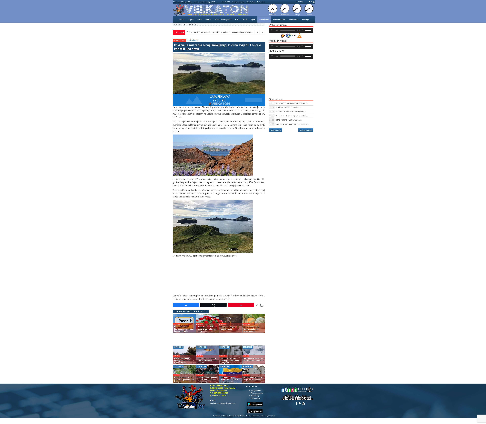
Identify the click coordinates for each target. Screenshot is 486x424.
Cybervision (270, 416)
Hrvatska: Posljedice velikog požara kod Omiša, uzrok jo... (182, 360)
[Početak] (272, 30)
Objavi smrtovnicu (306, 130)
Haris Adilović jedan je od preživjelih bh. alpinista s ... (254, 360)
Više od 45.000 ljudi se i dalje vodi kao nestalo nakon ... (253, 379)
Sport (253, 19)
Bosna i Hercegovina (223, 19)
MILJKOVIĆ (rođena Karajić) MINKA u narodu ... (292, 103)
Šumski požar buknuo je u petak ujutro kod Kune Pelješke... (207, 360)
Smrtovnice (293, 19)
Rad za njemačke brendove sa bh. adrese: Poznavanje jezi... (184, 329)
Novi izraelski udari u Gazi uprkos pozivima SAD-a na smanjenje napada (215, 32)
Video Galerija (251, 2)
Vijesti (191, 19)
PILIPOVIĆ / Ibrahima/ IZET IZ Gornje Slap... (291, 112)
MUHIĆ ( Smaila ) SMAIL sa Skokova (288, 107)
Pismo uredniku (279, 19)
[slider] (308, 30)
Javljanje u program (238, 2)
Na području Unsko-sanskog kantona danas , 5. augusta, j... (230, 360)
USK (237, 19)
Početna (181, 19)
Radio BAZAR (225, 2)
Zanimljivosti (264, 19)
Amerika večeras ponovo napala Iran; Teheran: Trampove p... (207, 379)
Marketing (255, 396)
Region (208, 19)
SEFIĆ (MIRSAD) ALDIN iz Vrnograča (288, 120)
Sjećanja (305, 19)
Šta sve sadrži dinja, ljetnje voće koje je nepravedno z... (251, 329)
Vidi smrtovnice (275, 130)
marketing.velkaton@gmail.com (222, 403)
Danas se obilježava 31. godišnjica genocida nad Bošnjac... (184, 379)
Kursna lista (255, 398)
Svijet (199, 19)
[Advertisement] (219, 276)
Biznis (245, 19)
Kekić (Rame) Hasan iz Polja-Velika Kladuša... (291, 116)
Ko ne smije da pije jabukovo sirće (227, 328)
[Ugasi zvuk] (302, 30)
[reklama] (219, 100)
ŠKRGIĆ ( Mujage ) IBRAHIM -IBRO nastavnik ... (292, 124)
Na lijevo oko (261, 2)
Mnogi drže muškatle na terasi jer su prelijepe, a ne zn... (207, 329)
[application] (291, 30)
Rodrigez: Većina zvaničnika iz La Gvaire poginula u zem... (229, 379)
